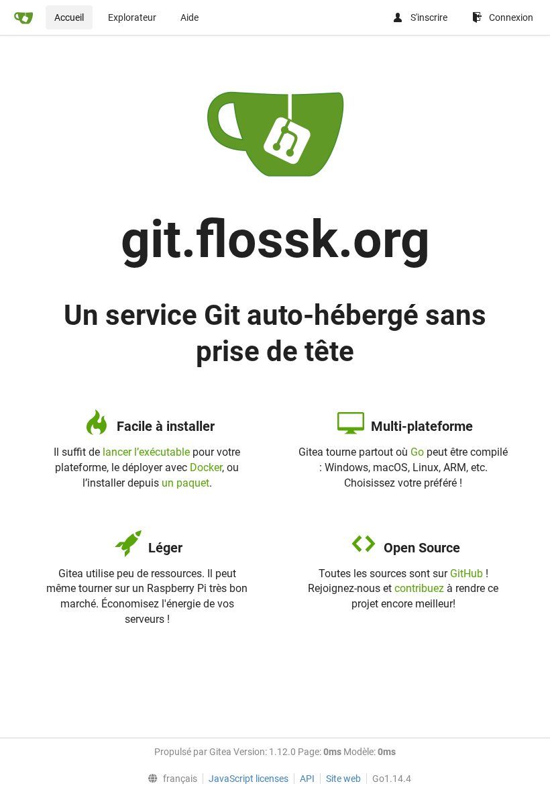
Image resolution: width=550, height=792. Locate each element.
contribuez (419, 588)
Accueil (69, 17)
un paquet (185, 483)
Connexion (511, 17)
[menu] (169, 778)
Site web (343, 778)
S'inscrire (428, 17)
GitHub (466, 573)
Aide (189, 17)
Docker (206, 467)
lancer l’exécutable (146, 452)
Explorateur (132, 17)
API (307, 778)
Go (417, 452)
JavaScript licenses (248, 778)
